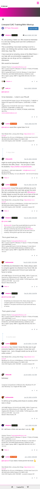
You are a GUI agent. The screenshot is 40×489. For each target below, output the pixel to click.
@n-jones (5, 221)
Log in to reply (33, 28)
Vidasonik (8, 374)
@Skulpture (31, 192)
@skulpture (5, 92)
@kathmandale (7, 297)
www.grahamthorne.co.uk (19, 67)
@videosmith (6, 188)
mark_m (7, 88)
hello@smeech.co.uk (29, 170)
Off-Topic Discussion (11, 28)
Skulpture (8, 35)
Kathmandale (9, 262)
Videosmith (8, 159)
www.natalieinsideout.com (9, 113)
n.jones (7, 123)
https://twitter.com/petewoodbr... (21, 166)
